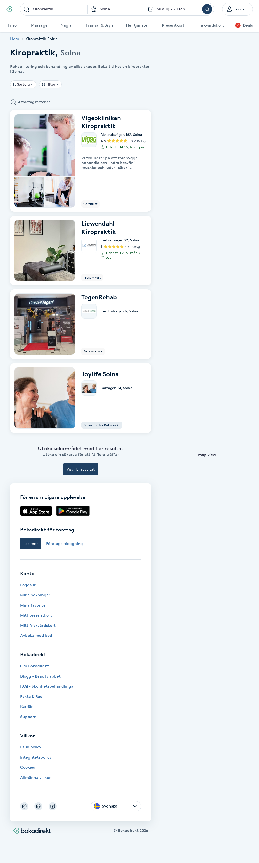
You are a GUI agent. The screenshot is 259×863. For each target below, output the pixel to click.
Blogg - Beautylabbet (40, 676)
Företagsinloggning (64, 543)
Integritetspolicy (35, 757)
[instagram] (24, 806)
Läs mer (30, 543)
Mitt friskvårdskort (38, 625)
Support (28, 716)
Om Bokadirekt (34, 666)
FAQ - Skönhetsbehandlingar (47, 686)
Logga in (28, 585)
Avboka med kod (36, 635)
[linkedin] (38, 806)
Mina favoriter (33, 605)
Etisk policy (30, 747)
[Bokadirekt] (9, 9)
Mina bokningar (35, 595)
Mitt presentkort (36, 615)
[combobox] (54, 9)
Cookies (27, 767)
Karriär (26, 706)
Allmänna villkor (35, 777)
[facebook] (53, 806)
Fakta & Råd (31, 696)
